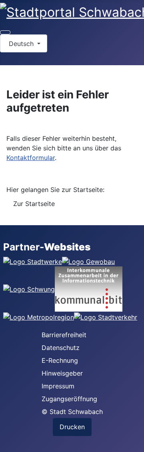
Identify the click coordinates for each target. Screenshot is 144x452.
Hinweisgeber (62, 373)
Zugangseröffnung (69, 399)
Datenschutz (61, 348)
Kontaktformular (30, 158)
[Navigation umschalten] (5, 32)
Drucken (72, 427)
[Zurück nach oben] (134, 442)
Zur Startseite (34, 204)
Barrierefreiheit (64, 335)
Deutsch (21, 44)
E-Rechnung (60, 360)
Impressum (58, 386)
